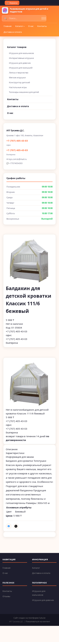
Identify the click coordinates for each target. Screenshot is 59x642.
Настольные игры (18, 87)
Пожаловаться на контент (38, 621)
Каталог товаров (16, 47)
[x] (16, 526)
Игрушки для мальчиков (21, 53)
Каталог (19, 26)
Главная (7, 26)
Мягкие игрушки (17, 77)
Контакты (42, 26)
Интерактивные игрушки (21, 58)
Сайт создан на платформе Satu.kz (29, 618)
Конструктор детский (19, 82)
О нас (31, 26)
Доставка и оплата (13, 32)
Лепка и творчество (18, 72)
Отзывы (6, 596)
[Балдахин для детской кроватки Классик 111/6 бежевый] (29, 384)
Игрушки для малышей (20, 67)
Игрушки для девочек (20, 63)
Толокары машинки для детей (24, 92)
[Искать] (43, 18)
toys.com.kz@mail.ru (17, 159)
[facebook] (8, 526)
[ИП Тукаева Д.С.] (5, 10)
